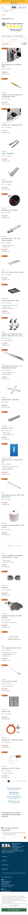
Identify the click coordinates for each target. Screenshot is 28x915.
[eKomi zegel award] (4, 24)
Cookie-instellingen (14, 905)
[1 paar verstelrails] (14, 172)
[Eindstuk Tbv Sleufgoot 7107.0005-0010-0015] (14, 606)
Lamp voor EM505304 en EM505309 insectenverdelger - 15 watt (12, 556)
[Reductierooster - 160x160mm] (14, 390)
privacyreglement (10, 834)
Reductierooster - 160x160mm (10, 399)
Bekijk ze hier (13, 2)
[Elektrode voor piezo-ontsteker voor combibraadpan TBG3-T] (14, 85)
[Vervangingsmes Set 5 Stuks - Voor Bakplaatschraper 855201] (14, 356)
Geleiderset (5, 587)
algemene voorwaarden (19, 832)
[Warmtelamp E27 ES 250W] (14, 200)
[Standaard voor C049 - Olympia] (14, 758)
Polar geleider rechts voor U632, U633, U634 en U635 (13, 496)
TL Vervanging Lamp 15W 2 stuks (11, 648)
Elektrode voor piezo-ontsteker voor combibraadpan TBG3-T (12, 95)
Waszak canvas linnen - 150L (10, 300)
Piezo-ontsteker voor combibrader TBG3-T (11, 65)
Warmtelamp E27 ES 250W (9, 210)
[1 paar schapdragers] (14, 144)
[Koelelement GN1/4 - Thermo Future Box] (14, 450)
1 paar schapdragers (8, 153)
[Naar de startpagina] (14, 7)
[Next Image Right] (26, 356)
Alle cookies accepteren (14, 909)
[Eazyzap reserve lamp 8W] (14, 671)
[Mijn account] (20, 8)
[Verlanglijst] (22, 8)
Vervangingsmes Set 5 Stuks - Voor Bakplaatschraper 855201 (12, 367)
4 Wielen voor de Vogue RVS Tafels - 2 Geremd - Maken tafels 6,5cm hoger (13, 335)
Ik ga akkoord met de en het (14, 833)
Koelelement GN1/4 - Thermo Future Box (12, 460)
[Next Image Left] (2, 356)
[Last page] (24, 781)
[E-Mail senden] (25, 838)
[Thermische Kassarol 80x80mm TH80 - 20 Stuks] (14, 515)
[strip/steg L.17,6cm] (14, 418)
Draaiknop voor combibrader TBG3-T (12, 125)
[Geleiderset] (14, 578)
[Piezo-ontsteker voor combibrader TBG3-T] (14, 55)
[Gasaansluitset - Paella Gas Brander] (14, 730)
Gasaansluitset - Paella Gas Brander (12, 740)
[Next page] (21, 781)
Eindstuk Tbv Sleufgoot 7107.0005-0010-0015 (12, 616)
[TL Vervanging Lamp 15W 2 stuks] (14, 638)
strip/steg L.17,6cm (7, 428)
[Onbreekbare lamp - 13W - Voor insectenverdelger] (14, 229)
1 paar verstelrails (7, 181)
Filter (15, 39)
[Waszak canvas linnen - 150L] (14, 291)
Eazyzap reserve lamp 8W (9, 681)
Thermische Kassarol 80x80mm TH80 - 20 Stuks (13, 526)
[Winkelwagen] (25, 8)
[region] (14, 903)
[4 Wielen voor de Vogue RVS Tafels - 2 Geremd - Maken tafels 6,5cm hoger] (14, 324)
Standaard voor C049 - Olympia (11, 768)
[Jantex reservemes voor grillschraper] (14, 262)
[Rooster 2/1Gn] (14, 702)
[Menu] (2, 7)
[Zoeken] (3, 11)
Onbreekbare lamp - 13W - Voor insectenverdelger (11, 239)
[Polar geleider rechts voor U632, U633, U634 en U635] (14, 485)
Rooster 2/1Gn (6, 711)
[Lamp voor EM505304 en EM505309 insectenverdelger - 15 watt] (14, 546)
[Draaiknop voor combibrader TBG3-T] (14, 115)
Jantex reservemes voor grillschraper (12, 272)
